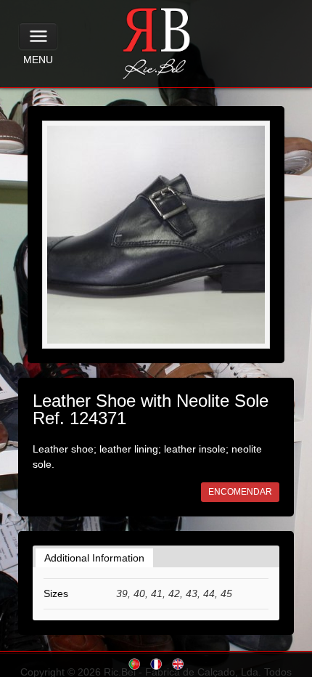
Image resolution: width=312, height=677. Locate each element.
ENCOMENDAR (240, 492)
